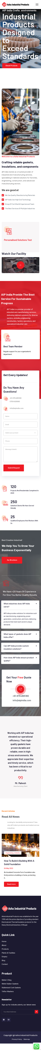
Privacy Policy (17, 1042)
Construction (10, 856)
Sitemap (27, 1042)
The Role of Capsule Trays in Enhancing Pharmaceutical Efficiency (18, 867)
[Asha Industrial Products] (16, 4)
